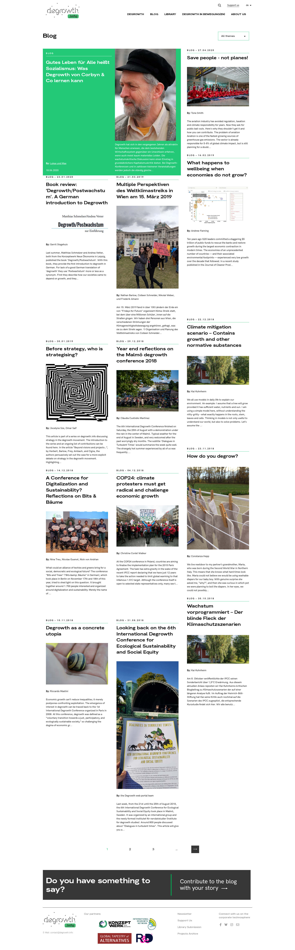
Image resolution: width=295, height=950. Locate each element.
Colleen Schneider (147, 295)
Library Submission (189, 927)
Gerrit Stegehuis (59, 244)
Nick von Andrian (89, 559)
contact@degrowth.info (61, 932)
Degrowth (135, 14)
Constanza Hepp (200, 556)
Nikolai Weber (166, 295)
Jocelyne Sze (57, 428)
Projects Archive (188, 933)
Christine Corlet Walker (133, 553)
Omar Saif (71, 428)
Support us (233, 5)
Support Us (185, 920)
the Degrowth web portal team (137, 795)
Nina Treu (55, 559)
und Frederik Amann (127, 299)
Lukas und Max (58, 163)
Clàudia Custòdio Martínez (135, 418)
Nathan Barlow (128, 295)
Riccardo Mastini (59, 691)
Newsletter (185, 913)
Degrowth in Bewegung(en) (203, 14)
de (247, 5)
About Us (238, 14)
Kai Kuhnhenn (198, 391)
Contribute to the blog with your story (208, 884)
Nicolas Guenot (70, 559)
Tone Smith (197, 113)
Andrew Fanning (200, 230)
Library (170, 14)
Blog (154, 14)
